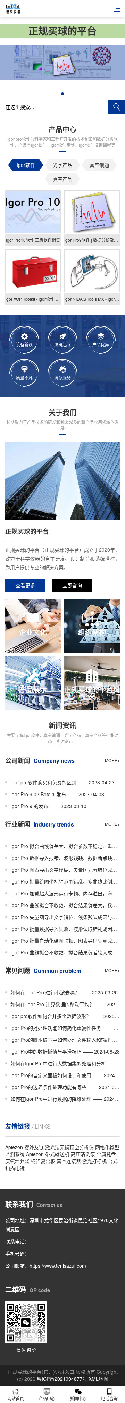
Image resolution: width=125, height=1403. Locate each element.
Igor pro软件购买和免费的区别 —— (62, 782)
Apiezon (14, 1147)
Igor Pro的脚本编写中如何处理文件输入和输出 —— (65, 1039)
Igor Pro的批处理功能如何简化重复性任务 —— (65, 1027)
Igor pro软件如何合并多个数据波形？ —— (65, 1016)
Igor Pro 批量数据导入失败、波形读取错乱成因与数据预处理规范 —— (65, 928)
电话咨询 (109, 1398)
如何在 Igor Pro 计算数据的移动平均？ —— (65, 1004)
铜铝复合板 (43, 1161)
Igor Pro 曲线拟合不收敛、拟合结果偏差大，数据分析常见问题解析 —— (65, 905)
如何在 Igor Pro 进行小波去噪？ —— (64, 992)
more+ (112, 760)
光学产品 (62, 164)
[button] (62, 93)
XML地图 (98, 1378)
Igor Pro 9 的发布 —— (48, 806)
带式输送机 (57, 1154)
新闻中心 (78, 1398)
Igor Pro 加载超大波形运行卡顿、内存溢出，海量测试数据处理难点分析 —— (65, 893)
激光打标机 (94, 1161)
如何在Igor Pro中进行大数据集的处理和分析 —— (65, 1063)
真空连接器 (69, 1161)
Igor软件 (26, 164)
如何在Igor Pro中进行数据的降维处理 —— (65, 1098)
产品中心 (47, 1398)
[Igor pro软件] (62, 78)
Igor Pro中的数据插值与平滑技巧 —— (65, 1051)
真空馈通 (99, 164)
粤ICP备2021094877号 (62, 1378)
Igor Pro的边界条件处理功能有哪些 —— (65, 1086)
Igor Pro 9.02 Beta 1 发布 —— (57, 794)
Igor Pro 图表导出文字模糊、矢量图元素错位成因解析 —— (65, 869)
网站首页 (15, 1398)
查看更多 (25, 585)
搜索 (116, 107)
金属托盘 (106, 1154)
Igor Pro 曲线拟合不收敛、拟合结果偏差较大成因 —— (65, 952)
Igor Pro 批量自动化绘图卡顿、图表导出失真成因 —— (65, 940)
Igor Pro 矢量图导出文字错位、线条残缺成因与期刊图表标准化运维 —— (65, 916)
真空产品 (62, 178)
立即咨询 (72, 585)
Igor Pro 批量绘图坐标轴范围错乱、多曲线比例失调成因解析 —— (65, 881)
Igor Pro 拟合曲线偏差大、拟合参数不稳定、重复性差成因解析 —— (65, 845)
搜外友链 (34, 1147)
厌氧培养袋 (17, 1161)
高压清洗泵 (83, 1154)
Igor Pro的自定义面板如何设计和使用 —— (65, 1075)
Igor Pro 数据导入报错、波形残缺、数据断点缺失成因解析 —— (65, 857)
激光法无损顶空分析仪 (69, 1147)
